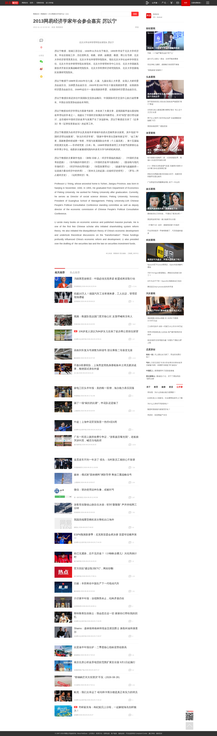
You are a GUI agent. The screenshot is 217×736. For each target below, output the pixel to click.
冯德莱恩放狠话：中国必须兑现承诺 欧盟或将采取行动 (104, 278)
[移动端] (147, 2)
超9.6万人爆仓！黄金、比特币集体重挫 (162, 59)
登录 (185, 3)
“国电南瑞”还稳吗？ (155, 70)
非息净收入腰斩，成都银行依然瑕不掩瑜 (163, 64)
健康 (163, 387)
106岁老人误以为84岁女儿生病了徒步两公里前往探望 (108, 331)
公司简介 (92, 733)
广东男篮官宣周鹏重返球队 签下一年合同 (163, 182)
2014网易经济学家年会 (56, 14)
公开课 (180, 387)
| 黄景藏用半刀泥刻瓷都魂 (160, 371)
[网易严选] (164, 2)
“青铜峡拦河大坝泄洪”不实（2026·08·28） (97, 677)
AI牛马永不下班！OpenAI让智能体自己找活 (164, 281)
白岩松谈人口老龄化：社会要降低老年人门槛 (165, 398)
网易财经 (44, 14)
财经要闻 (150, 28)
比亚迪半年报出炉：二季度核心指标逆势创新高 (100, 647)
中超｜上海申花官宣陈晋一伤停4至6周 (95, 421)
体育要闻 (150, 133)
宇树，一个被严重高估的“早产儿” (160, 53)
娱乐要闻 (150, 189)
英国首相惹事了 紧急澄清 (157, 126)
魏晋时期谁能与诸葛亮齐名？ (158, 409)
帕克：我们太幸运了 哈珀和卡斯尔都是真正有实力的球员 (106, 692)
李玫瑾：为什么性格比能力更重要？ (161, 392)
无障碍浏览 (40, 3)
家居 (171, 387)
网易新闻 (156, 14)
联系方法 (99, 733)
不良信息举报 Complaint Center (136, 733)
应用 (31, 3)
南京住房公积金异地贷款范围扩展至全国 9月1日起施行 (104, 662)
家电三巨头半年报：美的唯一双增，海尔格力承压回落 (104, 388)
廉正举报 (152, 733)
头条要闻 (150, 77)
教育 (156, 387)
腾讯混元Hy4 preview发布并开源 (160, 287)
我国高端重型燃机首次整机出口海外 (94, 519)
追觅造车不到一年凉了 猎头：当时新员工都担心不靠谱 (104, 459)
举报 (137, 27)
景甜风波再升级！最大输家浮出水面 (161, 219)
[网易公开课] (155, 2)
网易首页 (25, 3)
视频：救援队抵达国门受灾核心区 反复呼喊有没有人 (103, 316)
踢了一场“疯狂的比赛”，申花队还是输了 (96, 403)
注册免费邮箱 (195, 3)
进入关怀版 (49, 3)
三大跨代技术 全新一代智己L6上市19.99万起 (165, 326)
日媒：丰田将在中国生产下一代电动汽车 (96, 583)
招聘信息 (107, 733)
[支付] (172, 2)
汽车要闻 (150, 293)
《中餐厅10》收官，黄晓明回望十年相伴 (163, 225)
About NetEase (82, 733)
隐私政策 (121, 733)
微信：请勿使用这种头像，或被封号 (94, 489)
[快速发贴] (41, 40)
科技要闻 (150, 240)
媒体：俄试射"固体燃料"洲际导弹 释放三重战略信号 (103, 474)
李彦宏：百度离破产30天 (157, 415)
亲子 (148, 387)
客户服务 (114, 733)
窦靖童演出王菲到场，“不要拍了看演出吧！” (164, 214)
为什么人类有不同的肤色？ (158, 404)
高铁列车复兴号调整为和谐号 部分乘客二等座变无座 (103, 350)
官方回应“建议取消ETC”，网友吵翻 (93, 568)
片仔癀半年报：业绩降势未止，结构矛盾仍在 (99, 598)
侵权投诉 (159, 733)
